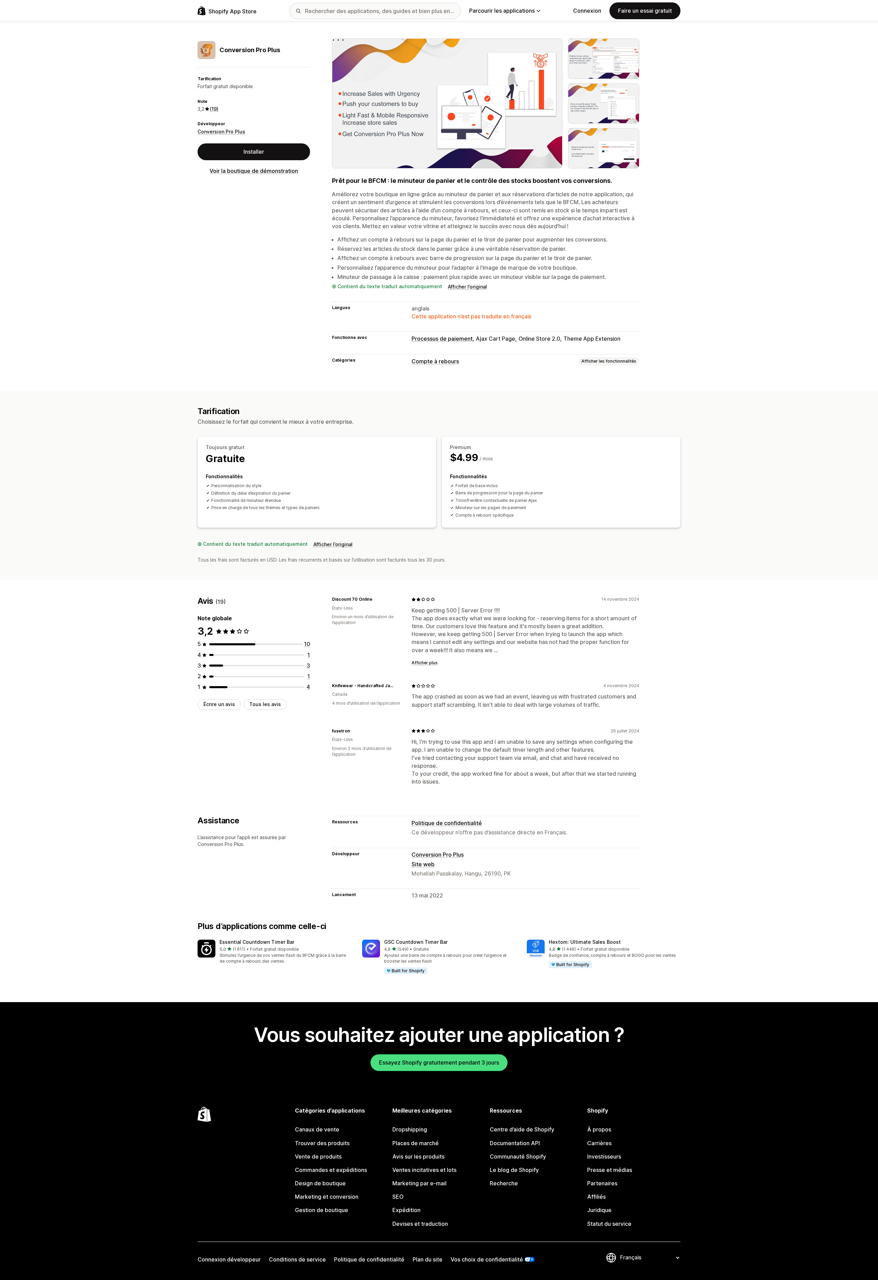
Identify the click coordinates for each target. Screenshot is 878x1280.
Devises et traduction (420, 1223)
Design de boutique (320, 1183)
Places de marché (415, 1143)
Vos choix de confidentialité (487, 1259)
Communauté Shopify (518, 1156)
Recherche (504, 1183)
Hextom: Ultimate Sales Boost (585, 942)
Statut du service (609, 1223)
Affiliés (596, 1196)
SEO (398, 1196)
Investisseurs (604, 1156)
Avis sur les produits (418, 1156)
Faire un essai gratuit (645, 10)
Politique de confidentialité (447, 823)
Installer (254, 151)
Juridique (599, 1210)
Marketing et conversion (326, 1196)
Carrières (599, 1143)
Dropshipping (409, 1129)
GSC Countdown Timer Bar (416, 942)
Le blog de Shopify (514, 1169)
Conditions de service (297, 1259)
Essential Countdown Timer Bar (257, 942)
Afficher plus (425, 662)
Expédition (406, 1210)
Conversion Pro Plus (221, 131)
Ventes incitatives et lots (424, 1169)
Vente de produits (318, 1156)
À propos (599, 1129)
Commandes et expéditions (331, 1169)
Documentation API (515, 1143)
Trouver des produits (322, 1143)
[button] (274, 952)
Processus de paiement (442, 338)
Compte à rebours (435, 361)
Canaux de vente (317, 1129)
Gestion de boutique (321, 1210)
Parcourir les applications (502, 10)
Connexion (587, 10)
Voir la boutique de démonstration (254, 170)
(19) (214, 109)
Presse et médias (609, 1169)
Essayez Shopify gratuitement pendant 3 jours (439, 1062)
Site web (423, 864)
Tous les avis (265, 704)
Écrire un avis (219, 704)
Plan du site (427, 1259)
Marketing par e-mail (419, 1183)
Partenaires (602, 1183)
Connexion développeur (229, 1259)
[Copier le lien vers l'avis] (376, 599)
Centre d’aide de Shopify (522, 1129)
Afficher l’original (467, 287)
